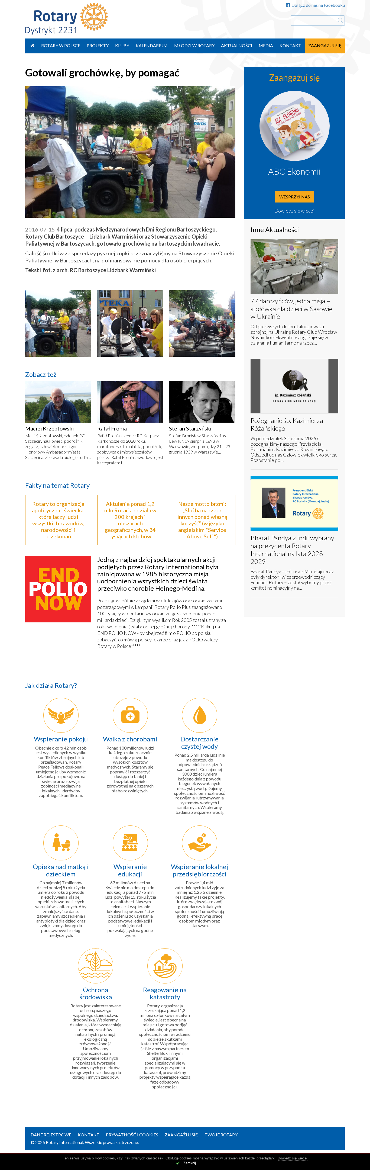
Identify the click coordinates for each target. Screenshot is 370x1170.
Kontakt (290, 45)
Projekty (98, 45)
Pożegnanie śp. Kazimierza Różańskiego (287, 424)
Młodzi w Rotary (194, 45)
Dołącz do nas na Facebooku (318, 5)
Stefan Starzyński (190, 428)
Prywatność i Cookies (132, 1134)
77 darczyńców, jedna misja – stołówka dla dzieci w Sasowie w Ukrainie (291, 308)
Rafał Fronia (112, 428)
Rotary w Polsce (60, 45)
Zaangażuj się (325, 45)
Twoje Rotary (221, 1134)
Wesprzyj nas (294, 196)
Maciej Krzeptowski (49, 428)
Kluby (122, 45)
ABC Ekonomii (294, 171)
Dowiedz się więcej (294, 211)
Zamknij (189, 1163)
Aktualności (236, 45)
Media (266, 45)
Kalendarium (152, 45)
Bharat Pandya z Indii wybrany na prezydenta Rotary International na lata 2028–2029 (292, 549)
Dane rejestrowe (51, 1134)
